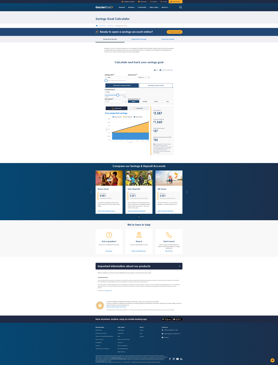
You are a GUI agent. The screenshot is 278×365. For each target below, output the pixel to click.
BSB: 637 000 (99, 330)
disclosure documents (116, 356)
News (141, 333)
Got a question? (109, 241)
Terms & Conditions (101, 360)
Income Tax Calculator (168, 39)
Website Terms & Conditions (102, 348)
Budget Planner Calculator (139, 39)
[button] (122, 7)
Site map (98, 345)
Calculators (120, 333)
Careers (141, 336)
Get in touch (169, 241)
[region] (139, 195)
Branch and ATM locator (124, 339)
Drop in (139, 241)
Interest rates (121, 330)
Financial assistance (123, 345)
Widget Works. (108, 290)
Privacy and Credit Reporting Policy (104, 336)
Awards (141, 330)
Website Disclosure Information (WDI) (118, 358)
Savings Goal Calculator (110, 39)
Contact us (120, 342)
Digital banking (121, 351)
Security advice (99, 339)
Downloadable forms (123, 348)
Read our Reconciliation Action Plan (116, 307)
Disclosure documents (101, 333)
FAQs (119, 336)
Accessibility (98, 342)
